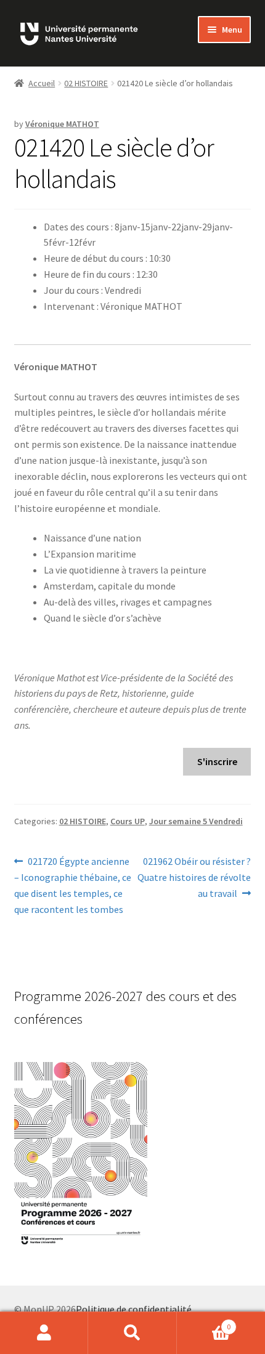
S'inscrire (217, 761)
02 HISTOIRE (86, 83)
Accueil (41, 83)
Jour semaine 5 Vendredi (196, 821)
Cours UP (127, 821)
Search (132, 1333)
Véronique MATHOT (62, 123)
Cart (204, 1322)
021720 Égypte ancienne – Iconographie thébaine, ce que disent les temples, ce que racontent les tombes (72, 884)
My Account (44, 1333)
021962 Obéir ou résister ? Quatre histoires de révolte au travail (194, 876)
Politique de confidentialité (134, 1309)
